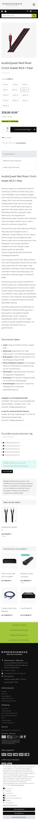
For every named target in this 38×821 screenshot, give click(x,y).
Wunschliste (7, 137)
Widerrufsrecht (6, 711)
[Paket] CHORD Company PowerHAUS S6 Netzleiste (26, 575)
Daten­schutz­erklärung (17, 785)
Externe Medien (11, 795)
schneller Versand (19, 625)
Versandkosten (21, 143)
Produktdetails (9, 154)
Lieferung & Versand (11, 167)
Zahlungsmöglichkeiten (9, 715)
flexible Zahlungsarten (19, 635)
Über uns (4, 693)
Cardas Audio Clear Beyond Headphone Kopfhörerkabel (9, 609)
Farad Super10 (26, 608)
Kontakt (4, 691)
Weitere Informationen (12, 161)
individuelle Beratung (19, 630)
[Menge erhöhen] (7, 128)
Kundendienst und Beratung (10, 730)
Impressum (5, 708)
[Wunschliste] (27, 11)
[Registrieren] (6, 11)
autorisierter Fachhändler (19, 640)
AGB (2, 718)
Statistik (8, 791)
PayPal (8, 800)
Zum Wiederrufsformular (9, 713)
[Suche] (34, 15)
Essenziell (9, 788)
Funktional (9, 803)
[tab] (19, 154)
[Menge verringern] (7, 131)
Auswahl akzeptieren (19, 817)
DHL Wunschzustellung (13, 798)
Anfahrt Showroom (7, 698)
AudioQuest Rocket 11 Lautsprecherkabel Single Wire (9, 528)
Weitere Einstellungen (10, 805)
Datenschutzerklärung (8, 701)
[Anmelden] (2, 11)
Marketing (9, 793)
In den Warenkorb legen (23, 129)
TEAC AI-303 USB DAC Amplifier (8, 575)
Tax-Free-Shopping (7, 722)
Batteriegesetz (6, 696)
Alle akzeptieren (19, 809)
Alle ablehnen (19, 813)
